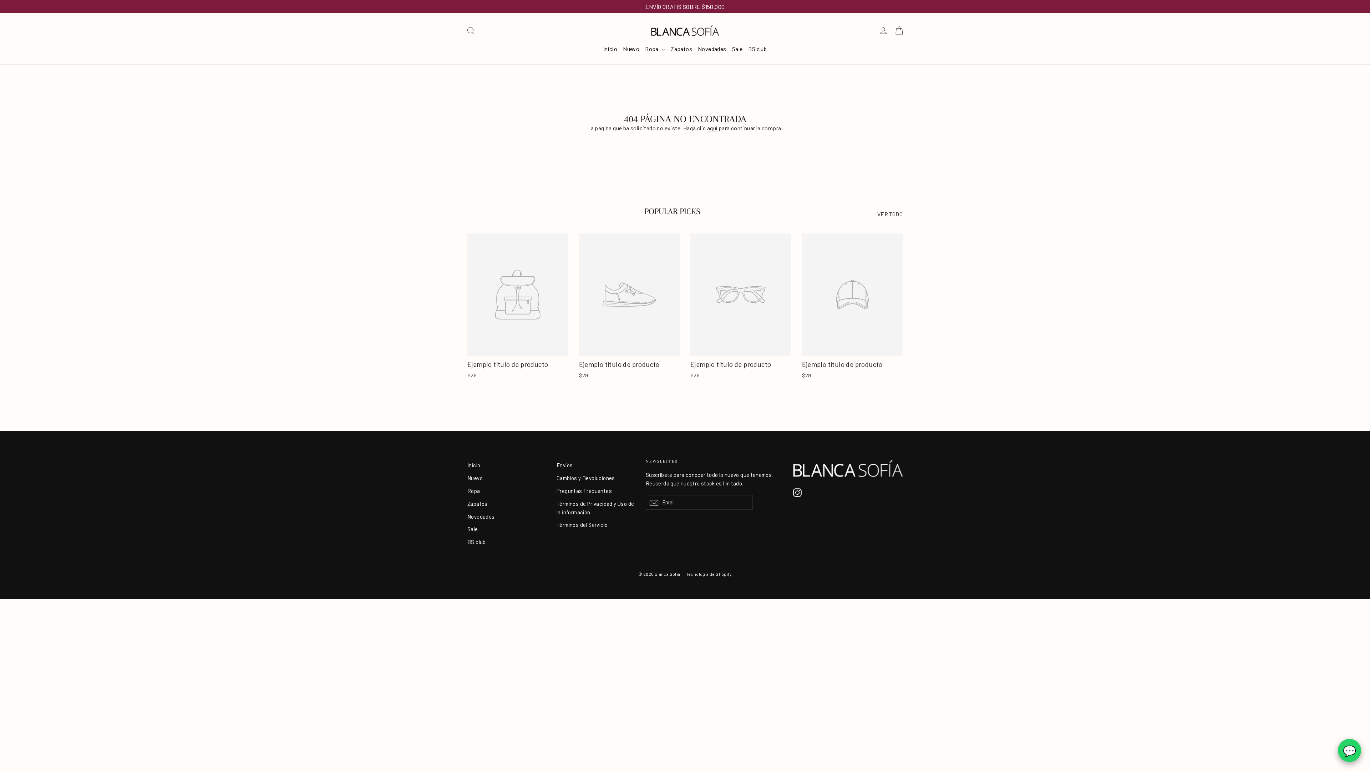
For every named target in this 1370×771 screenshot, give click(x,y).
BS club (757, 48)
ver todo (890, 214)
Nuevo (631, 48)
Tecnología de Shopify (709, 573)
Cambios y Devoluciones (586, 478)
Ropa (652, 48)
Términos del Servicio (582, 524)
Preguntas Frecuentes (584, 491)
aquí (712, 128)
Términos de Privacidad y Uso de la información (595, 507)
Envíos (565, 465)
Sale (737, 48)
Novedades (712, 48)
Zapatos (681, 48)
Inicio (610, 48)
